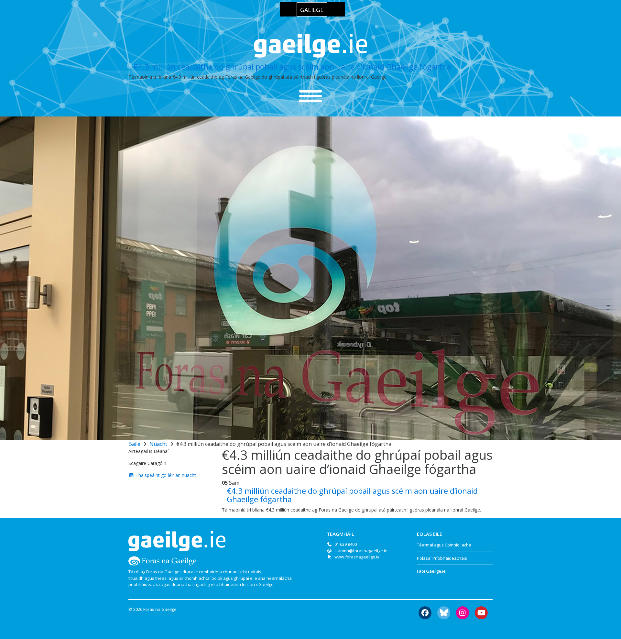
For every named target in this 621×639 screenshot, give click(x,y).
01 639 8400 (345, 544)
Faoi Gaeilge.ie (431, 571)
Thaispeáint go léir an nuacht (165, 475)
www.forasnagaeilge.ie (357, 557)
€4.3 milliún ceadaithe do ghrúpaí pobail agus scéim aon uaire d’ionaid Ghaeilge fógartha (292, 66)
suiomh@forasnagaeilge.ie (360, 551)
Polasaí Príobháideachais (442, 558)
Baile (134, 443)
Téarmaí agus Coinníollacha (444, 545)
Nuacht (158, 443)
